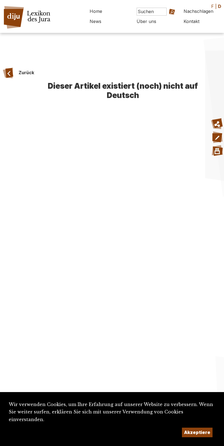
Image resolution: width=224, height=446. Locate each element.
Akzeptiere (197, 432)
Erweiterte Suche (166, 23)
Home (96, 11)
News (95, 21)
